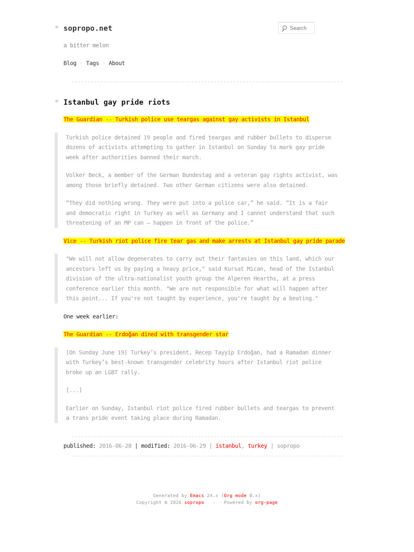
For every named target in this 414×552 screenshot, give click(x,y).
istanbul (228, 445)
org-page (266, 502)
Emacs (197, 495)
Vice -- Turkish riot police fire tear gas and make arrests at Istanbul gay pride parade (204, 241)
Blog (69, 63)
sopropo (194, 502)
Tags (92, 63)
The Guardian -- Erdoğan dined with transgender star (145, 334)
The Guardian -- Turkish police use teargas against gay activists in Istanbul (186, 119)
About (117, 63)
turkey (257, 445)
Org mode (235, 495)
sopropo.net (87, 28)
